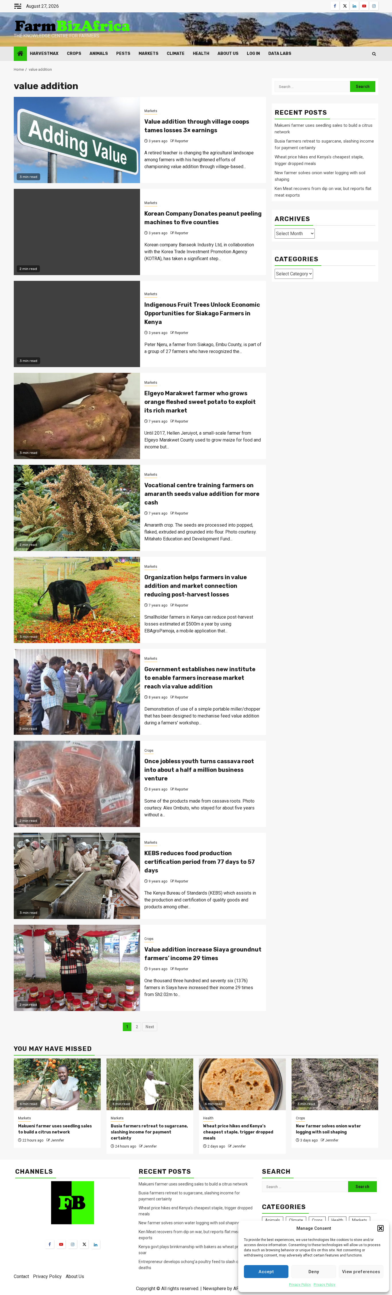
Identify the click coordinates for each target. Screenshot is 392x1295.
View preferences (361, 1271)
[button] (380, 1228)
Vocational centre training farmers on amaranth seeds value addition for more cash (201, 494)
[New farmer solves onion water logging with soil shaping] (335, 1084)
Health (201, 53)
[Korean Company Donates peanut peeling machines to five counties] (77, 232)
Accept (266, 1271)
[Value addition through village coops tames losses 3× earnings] (77, 140)
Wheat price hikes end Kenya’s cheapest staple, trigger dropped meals (238, 1132)
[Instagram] (72, 1244)
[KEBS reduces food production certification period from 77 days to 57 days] (77, 876)
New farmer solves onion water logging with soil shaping (189, 1223)
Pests (123, 53)
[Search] (374, 54)
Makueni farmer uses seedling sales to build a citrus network (194, 1184)
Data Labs (279, 53)
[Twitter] (84, 1244)
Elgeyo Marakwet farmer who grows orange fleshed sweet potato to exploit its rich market (200, 402)
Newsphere (214, 1288)
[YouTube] (61, 1244)
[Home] (20, 54)
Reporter (181, 141)
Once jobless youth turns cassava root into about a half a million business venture (199, 770)
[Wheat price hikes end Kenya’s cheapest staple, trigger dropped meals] (242, 1084)
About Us (228, 53)
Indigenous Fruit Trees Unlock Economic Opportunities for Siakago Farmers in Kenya (202, 313)
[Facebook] (49, 1244)
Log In (253, 53)
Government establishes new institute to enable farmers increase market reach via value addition (199, 678)
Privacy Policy (300, 1285)
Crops (74, 53)
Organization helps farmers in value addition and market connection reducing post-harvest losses (195, 586)
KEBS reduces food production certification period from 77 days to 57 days (199, 862)
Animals (99, 53)
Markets (148, 53)
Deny (313, 1271)
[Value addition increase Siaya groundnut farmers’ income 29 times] (77, 968)
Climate (176, 53)
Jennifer (57, 1140)
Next (149, 1027)
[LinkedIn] (95, 1244)
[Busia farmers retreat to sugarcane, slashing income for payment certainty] (149, 1084)
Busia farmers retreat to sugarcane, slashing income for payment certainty (149, 1132)
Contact (21, 1276)
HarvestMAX (44, 53)
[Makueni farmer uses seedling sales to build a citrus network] (57, 1084)
